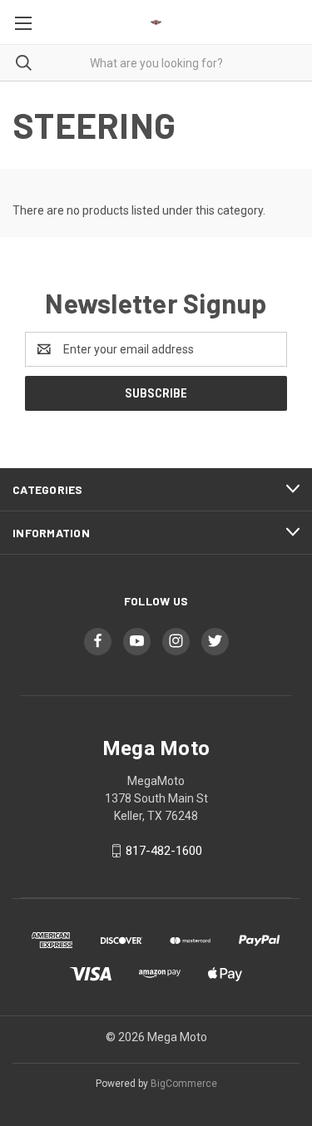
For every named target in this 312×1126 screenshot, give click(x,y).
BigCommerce (184, 1083)
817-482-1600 (164, 850)
